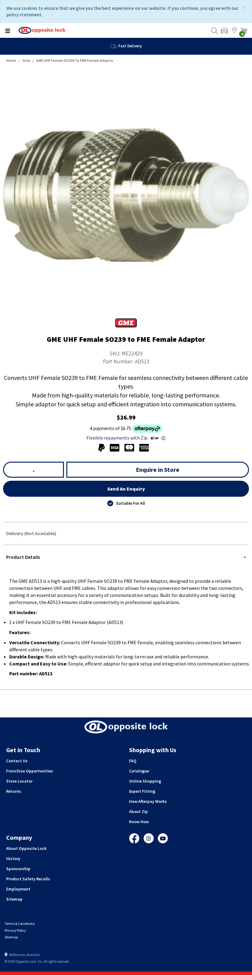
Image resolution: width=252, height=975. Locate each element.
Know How (139, 821)
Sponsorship (18, 868)
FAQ (132, 761)
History (13, 858)
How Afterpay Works (148, 801)
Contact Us (17, 761)
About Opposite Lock (26, 848)
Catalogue (139, 771)
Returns (13, 791)
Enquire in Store (157, 469)
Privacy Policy (15, 930)
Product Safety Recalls (28, 879)
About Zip (138, 811)
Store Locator (19, 781)
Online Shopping (145, 781)
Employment (18, 889)
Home (11, 60)
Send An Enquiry (126, 489)
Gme (26, 60)
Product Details (23, 557)
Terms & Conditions (20, 923)
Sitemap (14, 899)
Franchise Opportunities (29, 771)
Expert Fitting (142, 791)
